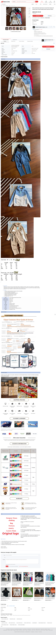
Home (1, 5)
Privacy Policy (40, 631)
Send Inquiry (38, 15)
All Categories (3, 4)
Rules (54, 4)
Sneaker (29, 607)
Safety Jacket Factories (12, 622)
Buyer (36, 4)
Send (7, 566)
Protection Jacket (49, 622)
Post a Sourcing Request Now (23, 566)
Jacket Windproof (34, 622)
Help (40, 4)
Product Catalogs (12, 605)
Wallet (15, 607)
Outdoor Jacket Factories (27, 622)
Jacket (9, 5)
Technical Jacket (13, 5)
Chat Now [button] (50, 15)
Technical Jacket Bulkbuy (21, 624)
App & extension (45, 4)
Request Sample (47, 17)
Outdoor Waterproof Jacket (42, 622)
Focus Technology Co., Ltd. (23, 631)
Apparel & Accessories (5, 5)
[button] (37, 41)
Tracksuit (43, 610)
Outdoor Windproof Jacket (4, 624)
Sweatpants (2, 610)
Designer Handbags (3, 607)
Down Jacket (43, 607)
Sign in (54, 2)
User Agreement (32, 631)
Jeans (15, 610)
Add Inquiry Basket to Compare (16, 31)
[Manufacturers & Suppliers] (5, 2)
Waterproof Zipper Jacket (13, 624)
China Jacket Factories (19, 622)
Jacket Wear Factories (4, 622)
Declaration (36, 631)
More (1, 626)
